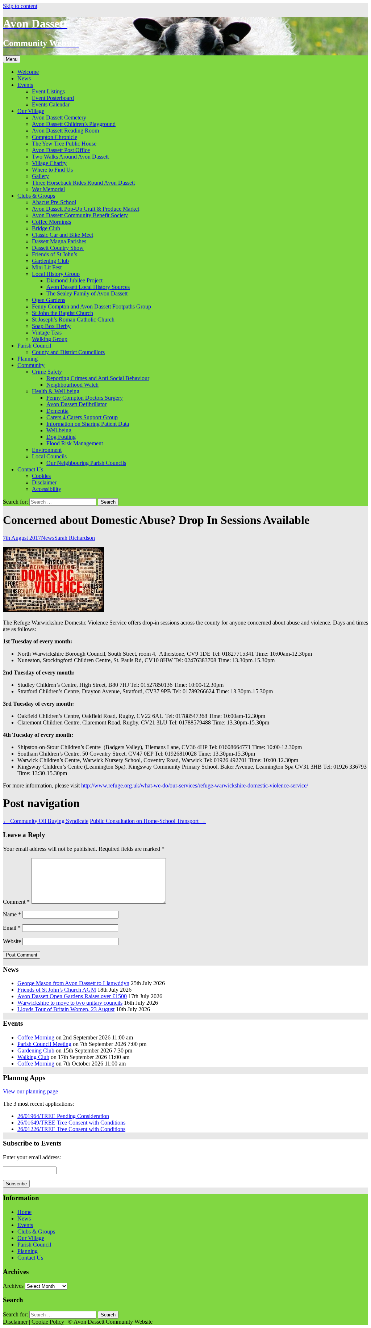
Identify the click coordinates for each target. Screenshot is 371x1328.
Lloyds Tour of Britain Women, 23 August (65, 1009)
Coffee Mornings (51, 222)
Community (31, 365)
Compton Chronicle (54, 137)
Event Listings (48, 91)
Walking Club (33, 1057)
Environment (47, 450)
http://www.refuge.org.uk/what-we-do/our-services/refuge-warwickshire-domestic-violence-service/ (194, 785)
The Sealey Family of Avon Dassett (87, 293)
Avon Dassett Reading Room (65, 130)
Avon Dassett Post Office (61, 150)
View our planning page (30, 1091)
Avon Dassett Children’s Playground (74, 124)
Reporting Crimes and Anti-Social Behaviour (97, 378)
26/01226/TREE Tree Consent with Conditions (71, 1129)
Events (25, 85)
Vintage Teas (47, 332)
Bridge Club (46, 228)
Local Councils (49, 456)
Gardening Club (50, 261)
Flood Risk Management (74, 443)
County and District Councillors (68, 352)
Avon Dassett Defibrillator (76, 404)
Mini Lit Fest (47, 267)
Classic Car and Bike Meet (62, 235)
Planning (27, 359)
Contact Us (30, 469)
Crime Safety (47, 372)
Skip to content (20, 6)
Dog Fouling (61, 437)
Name (12, 914)
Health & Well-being (55, 391)
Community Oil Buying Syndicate (45, 821)
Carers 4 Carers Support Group (82, 417)
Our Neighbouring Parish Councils (86, 463)
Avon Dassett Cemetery (59, 117)
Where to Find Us (52, 170)
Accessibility (46, 489)
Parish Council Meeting (44, 1044)
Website (12, 941)
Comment (16, 902)
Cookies (41, 476)
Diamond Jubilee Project (74, 280)
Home (24, 1212)
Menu (11, 59)
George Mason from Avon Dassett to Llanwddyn (73, 983)
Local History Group (56, 274)
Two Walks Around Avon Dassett (70, 157)
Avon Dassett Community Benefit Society (80, 215)
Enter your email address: (32, 1157)
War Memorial (48, 189)
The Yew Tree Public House (64, 143)
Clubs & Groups (36, 196)
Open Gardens (48, 300)
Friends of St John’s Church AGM (56, 990)
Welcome (28, 72)
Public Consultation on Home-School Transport (148, 821)
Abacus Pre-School (54, 202)
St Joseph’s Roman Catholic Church (73, 319)
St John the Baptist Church (62, 313)
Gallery (40, 176)
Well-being (58, 430)
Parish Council (34, 345)
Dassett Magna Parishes (59, 241)
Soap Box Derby (51, 326)
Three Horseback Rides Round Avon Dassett (83, 183)
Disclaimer (44, 482)
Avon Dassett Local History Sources (88, 287)
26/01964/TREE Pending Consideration (63, 1116)
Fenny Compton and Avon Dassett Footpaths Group (91, 306)
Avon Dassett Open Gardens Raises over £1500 (72, 996)
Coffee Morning (35, 1037)
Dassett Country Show (58, 248)
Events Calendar (51, 104)
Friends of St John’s (54, 254)
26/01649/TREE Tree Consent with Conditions (71, 1122)
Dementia (57, 411)
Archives (13, 1286)
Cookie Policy (48, 1322)
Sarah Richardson (74, 538)
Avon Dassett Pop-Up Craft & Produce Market (85, 209)
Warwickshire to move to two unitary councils (69, 1003)
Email (12, 928)
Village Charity (49, 163)
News (24, 78)
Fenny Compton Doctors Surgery (84, 398)
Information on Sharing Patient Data (87, 424)
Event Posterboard (53, 98)
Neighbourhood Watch (72, 385)
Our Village (30, 111)
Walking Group (49, 339)
